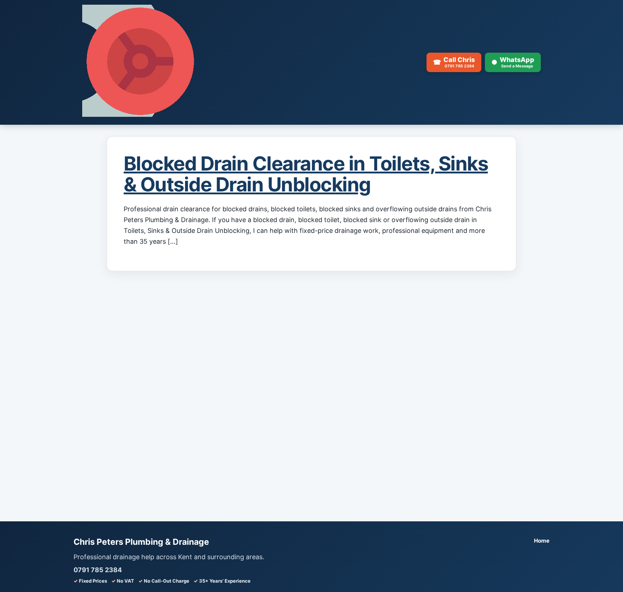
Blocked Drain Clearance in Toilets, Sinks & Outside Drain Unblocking (306, 174)
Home (541, 540)
